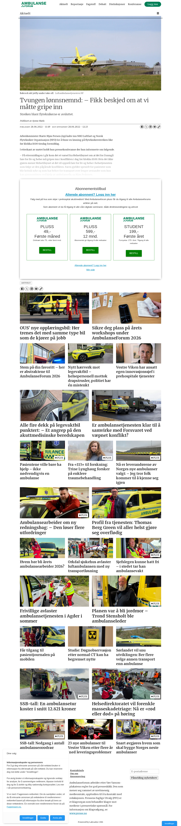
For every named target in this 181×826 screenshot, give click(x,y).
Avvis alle (57, 818)
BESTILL (47, 250)
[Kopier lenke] (159, 127)
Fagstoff (91, 4)
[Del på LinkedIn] (150, 127)
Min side (90, 270)
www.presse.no (78, 813)
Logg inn (153, 4)
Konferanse (134, 4)
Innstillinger (169, 823)
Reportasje (77, 4)
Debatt (102, 4)
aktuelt (26, 283)
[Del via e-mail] (155, 127)
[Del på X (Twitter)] (146, 127)
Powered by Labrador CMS (90, 822)
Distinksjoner (117, 4)
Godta (43, 818)
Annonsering (77, 776)
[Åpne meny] (158, 13)
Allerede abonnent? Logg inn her (90, 194)
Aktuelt (63, 4)
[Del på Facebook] (142, 127)
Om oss (74, 773)
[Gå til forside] (34, 4)
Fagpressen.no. (14, 807)
